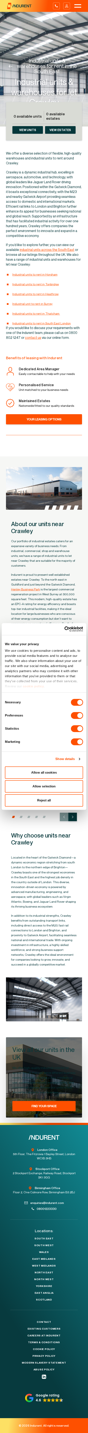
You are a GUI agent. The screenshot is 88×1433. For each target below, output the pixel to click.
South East (43, 1238)
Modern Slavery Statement (44, 1362)
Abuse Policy (44, 1369)
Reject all (44, 800)
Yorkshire (44, 1286)
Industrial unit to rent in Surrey (32, 303)
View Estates (60, 130)
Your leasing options (44, 419)
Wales (44, 1252)
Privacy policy (44, 1355)
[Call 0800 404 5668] (56, 6)
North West (44, 1279)
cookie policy (33, 686)
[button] (13, 817)
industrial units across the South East (47, 250)
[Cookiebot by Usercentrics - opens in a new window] (64, 629)
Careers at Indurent (44, 1335)
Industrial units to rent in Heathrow (35, 294)
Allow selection (44, 786)
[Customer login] (66, 6)
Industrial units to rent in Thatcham (36, 313)
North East (44, 1272)
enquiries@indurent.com (47, 1203)
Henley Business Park (25, 589)
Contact (44, 1321)
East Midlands (44, 1258)
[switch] (77, 715)
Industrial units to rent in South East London (41, 323)
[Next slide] (72, 817)
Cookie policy (44, 1349)
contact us (33, 337)
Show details (65, 759)
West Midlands (44, 1265)
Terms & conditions (44, 1342)
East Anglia (44, 1292)
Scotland (44, 1299)
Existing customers (44, 1328)
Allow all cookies (44, 772)
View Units (27, 130)
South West (44, 1245)
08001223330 (47, 1209)
